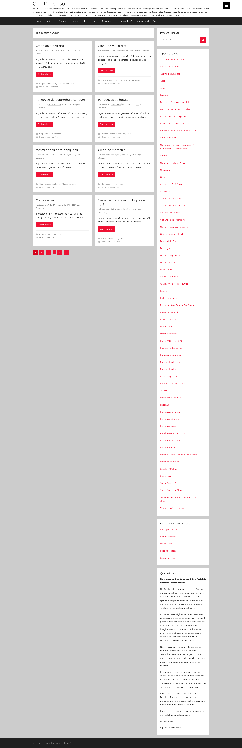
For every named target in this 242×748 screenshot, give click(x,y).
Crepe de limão (47, 200)
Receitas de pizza (168, 426)
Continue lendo (44, 74)
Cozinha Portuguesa (170, 212)
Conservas (165, 191)
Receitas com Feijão (170, 412)
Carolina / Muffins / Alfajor (173, 163)
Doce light (165, 248)
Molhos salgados (168, 333)
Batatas (104, 134)
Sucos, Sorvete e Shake (171, 490)
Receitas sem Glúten (170, 440)
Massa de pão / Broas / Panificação (137, 21)
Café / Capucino (168, 137)
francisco (40, 54)
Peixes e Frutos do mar (83, 21)
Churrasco (165, 177)
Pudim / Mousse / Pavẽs (172, 383)
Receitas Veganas (169, 447)
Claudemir (146, 50)
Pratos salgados (44, 21)
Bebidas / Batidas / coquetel (174, 102)
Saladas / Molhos (168, 469)
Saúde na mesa (167, 558)
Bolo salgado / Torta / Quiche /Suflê (178, 130)
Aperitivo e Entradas (170, 74)
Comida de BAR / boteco (172, 184)
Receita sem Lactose (170, 397)
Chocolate (165, 170)
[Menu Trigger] (226, 5)
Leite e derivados (168, 298)
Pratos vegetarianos (170, 376)
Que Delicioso (49, 3)
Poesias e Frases (168, 551)
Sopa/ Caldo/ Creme (170, 483)
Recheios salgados (169, 461)
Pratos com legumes (170, 355)
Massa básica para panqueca (57, 150)
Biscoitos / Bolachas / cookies (175, 109)
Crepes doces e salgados (50, 83)
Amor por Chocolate (170, 529)
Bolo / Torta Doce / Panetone (174, 123)
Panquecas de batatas (114, 99)
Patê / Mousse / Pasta (171, 341)
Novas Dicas (166, 543)
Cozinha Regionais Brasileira (174, 227)
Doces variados (167, 262)
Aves (162, 88)
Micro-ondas (166, 326)
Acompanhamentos (170, 66)
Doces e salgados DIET (134, 80)
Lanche (164, 291)
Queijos (164, 390)
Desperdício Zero (69, 83)
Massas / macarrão (169, 312)
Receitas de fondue (169, 419)
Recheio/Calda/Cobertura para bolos (178, 454)
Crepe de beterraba (50, 46)
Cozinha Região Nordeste (172, 220)
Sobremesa (107, 21)
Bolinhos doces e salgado (173, 116)
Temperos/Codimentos (172, 508)
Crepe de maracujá (112, 150)
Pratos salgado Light (170, 362)
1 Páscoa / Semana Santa (172, 59)
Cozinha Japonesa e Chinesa (174, 205)
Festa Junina (166, 269)
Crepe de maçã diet (112, 46)
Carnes (62, 21)
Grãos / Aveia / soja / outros (174, 284)
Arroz (162, 81)
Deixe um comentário (48, 87)
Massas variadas (69, 184)
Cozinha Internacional (171, 198)
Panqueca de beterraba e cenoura (60, 99)
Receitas (164, 405)
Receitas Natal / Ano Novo (173, 433)
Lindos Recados (168, 536)
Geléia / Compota (169, 276)
